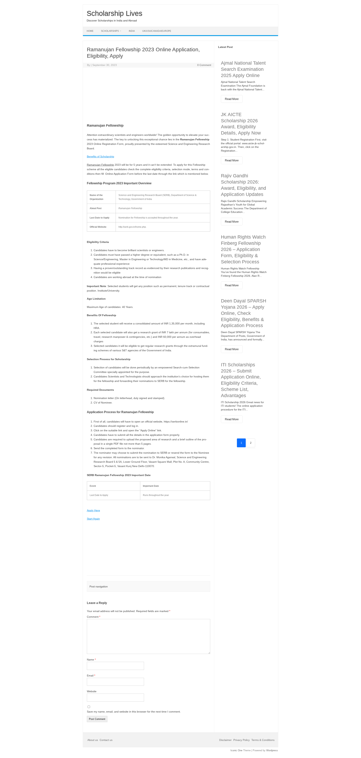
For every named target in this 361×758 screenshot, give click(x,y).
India (132, 31)
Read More (232, 99)
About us (93, 739)
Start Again (93, 518)
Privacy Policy (241, 739)
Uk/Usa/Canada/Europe (156, 31)
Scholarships (110, 31)
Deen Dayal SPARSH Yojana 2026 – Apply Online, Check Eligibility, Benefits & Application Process (243, 313)
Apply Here (93, 510)
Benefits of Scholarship (100, 156)
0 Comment (204, 65)
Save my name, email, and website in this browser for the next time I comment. (134, 711)
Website (91, 691)
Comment (93, 616)
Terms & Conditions (263, 739)
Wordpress (272, 750)
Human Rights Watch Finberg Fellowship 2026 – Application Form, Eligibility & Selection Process (243, 249)
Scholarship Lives (114, 13)
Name (91, 659)
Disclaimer (225, 739)
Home (90, 31)
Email (91, 675)
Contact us (106, 739)
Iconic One (236, 750)
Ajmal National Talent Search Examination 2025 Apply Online (243, 69)
